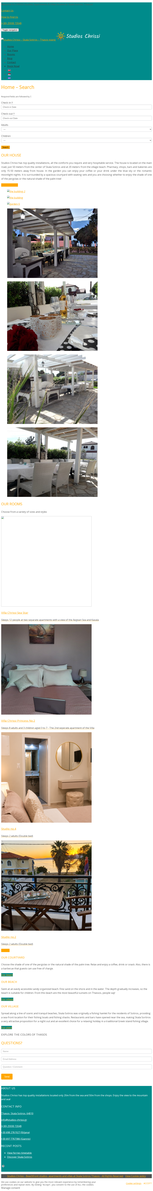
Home (10, 46)
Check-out (8, 113)
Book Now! (13, 66)
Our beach (7, 974)
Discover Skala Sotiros (19, 1157)
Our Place (12, 50)
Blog (9, 58)
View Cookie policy (135, 1176)
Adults (4, 125)
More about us (9, 185)
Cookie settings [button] (133, 1183)
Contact (11, 62)
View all (5, 950)
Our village (7, 999)
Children (6, 136)
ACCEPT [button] (148, 1183)
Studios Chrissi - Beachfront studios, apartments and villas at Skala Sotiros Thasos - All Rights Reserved (65, 1176)
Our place (6, 1027)
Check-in (7, 102)
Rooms (11, 54)
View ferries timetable (19, 1153)
